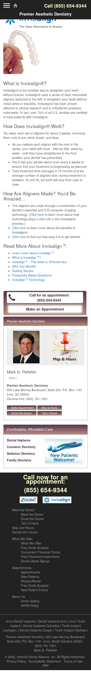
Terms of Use (73, 661)
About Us (18, 596)
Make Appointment (22, 407)
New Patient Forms (34, 590)
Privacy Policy (16, 661)
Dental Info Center (25, 532)
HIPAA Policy (30, 605)
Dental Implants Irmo (52, 621)
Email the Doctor (22, 413)
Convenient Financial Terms (40, 552)
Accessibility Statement (45, 661)
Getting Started (22, 270)
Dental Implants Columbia (41, 625)
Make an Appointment (45, 309)
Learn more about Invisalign (33, 253)
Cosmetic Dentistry (21, 447)
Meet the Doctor (23, 510)
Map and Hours (23, 527)
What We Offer (22, 539)
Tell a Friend (49, 413)
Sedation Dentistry (21, 453)
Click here (37, 214)
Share (12, 378)
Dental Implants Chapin (36, 630)
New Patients (30, 576)
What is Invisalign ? (26, 257)
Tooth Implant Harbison (71, 630)
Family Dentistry (19, 460)
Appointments (21, 567)
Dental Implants (18, 440)
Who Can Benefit (24, 266)
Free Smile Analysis (35, 547)
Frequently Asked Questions (32, 275)
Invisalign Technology (28, 279)
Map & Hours (49, 407)
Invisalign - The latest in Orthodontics (39, 262)
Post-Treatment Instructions (40, 556)
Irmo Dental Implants (20, 621)
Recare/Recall (31, 581)
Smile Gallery (30, 601)
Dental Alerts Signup (35, 561)
